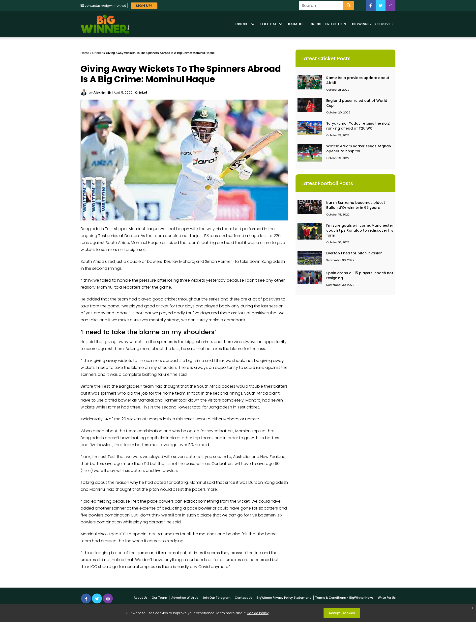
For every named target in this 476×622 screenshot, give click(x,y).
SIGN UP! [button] (144, 5)
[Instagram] (108, 598)
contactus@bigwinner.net (105, 5)
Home (85, 53)
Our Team (159, 597)
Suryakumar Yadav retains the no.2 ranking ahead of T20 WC (358, 126)
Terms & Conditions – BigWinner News (344, 597)
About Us (141, 597)
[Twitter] (381, 5)
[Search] (348, 5)
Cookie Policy (257, 613)
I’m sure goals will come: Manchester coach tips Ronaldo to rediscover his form (359, 230)
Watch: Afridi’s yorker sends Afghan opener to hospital (358, 149)
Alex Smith (102, 92)
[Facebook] (371, 5)
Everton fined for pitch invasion (354, 253)
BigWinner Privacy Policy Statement (284, 597)
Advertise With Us (184, 597)
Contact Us (243, 597)
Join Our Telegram (217, 597)
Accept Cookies (342, 613)
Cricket (97, 53)
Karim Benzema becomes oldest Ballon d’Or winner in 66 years (355, 205)
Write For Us (387, 597)
